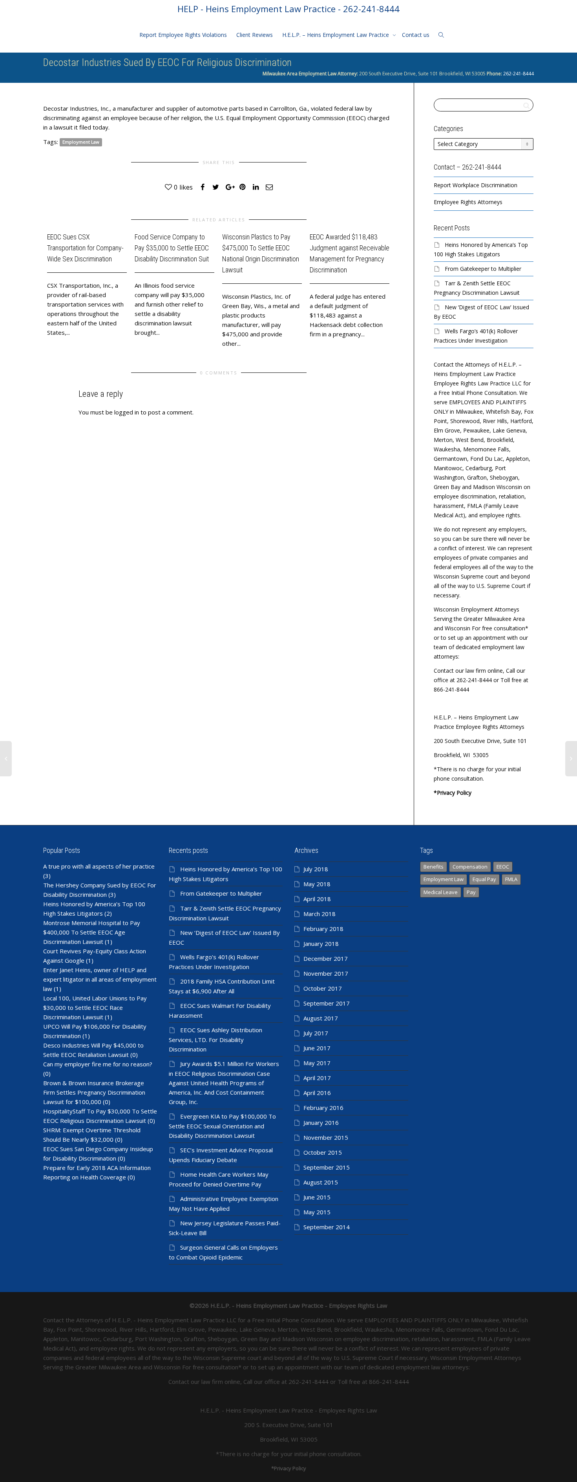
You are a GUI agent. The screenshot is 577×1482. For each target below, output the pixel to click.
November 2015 (325, 1137)
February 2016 (323, 1108)
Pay (471, 892)
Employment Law (80, 142)
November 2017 (325, 973)
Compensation (470, 866)
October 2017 (322, 988)
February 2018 (323, 929)
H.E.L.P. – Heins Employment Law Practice (336, 34)
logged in (126, 412)
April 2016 (317, 1093)
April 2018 (317, 899)
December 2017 (325, 958)
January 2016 (321, 1122)
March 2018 (319, 914)
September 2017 (326, 1003)
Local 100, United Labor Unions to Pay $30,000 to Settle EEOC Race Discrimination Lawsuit (95, 1007)
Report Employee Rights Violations (183, 34)
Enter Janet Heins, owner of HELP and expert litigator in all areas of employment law (100, 979)
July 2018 (315, 869)
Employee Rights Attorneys (468, 202)
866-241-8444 (389, 1381)
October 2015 (322, 1152)
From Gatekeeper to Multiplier (483, 268)
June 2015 (316, 1197)
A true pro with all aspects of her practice (99, 866)
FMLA (511, 879)
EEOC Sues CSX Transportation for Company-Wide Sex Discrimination (85, 248)
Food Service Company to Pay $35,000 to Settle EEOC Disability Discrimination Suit (172, 248)
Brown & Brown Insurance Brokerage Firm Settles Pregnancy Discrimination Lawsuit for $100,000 (94, 1092)
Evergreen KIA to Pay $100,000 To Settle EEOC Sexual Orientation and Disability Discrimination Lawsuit (222, 1125)
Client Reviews (254, 34)
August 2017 (320, 1018)
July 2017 (315, 1033)
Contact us (415, 34)
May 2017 (316, 1063)
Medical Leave (441, 892)
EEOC (503, 866)
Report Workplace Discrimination (475, 185)
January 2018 (321, 943)
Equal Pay (484, 879)
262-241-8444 (518, 73)
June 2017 (316, 1048)
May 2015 (316, 1212)
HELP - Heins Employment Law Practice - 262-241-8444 (288, 9)
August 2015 (320, 1182)
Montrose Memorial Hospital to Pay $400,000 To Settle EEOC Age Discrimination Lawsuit (91, 932)
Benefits (434, 866)
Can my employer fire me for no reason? (97, 1064)
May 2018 (316, 884)
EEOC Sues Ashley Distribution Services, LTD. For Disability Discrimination (215, 1039)
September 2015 (326, 1167)
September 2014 (326, 1227)
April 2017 (317, 1078)
